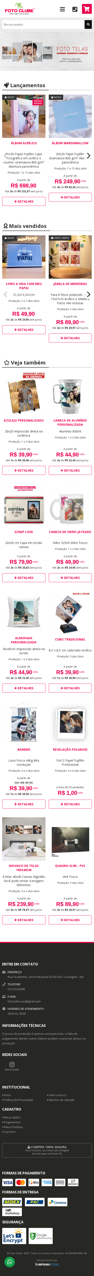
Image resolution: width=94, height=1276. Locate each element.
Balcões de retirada (61, 1100)
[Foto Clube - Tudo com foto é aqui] (19, 16)
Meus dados (12, 1117)
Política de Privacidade (18, 1100)
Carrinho (9, 1132)
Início (7, 1095)
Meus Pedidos (13, 1127)
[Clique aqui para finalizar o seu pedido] (87, 9)
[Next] (88, 156)
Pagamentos (12, 1122)
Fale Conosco (57, 1095)
